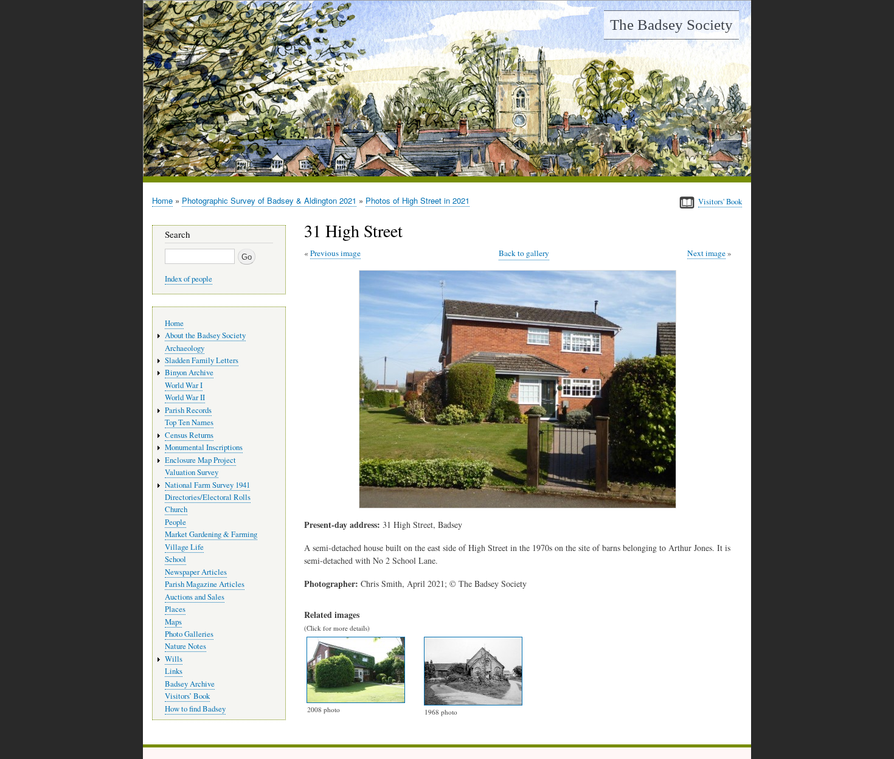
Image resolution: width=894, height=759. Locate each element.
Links (173, 671)
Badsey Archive (190, 684)
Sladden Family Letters (201, 360)
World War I (184, 385)
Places (175, 609)
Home (162, 200)
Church (176, 509)
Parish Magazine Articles (204, 584)
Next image (706, 253)
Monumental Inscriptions (204, 447)
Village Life (184, 547)
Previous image (335, 253)
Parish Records (188, 410)
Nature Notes (185, 646)
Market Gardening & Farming (211, 534)
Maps (173, 622)
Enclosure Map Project (200, 460)
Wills (173, 659)
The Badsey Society (671, 24)
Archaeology (184, 348)
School (175, 559)
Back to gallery (524, 253)
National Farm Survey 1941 (207, 485)
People (175, 522)
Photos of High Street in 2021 (418, 200)
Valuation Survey (191, 472)
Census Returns (189, 435)
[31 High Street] (520, 505)
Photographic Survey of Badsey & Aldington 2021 (269, 200)
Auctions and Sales (194, 597)
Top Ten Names (189, 422)
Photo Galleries (189, 634)
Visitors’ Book (187, 696)
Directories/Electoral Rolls (208, 497)
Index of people (188, 279)
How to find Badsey (195, 709)
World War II (185, 397)
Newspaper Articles (196, 572)
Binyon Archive (189, 372)
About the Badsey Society (205, 335)
